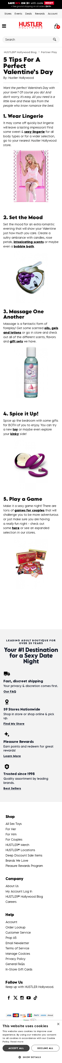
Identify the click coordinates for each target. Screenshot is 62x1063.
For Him (11, 834)
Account (53, 13)
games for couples (29, 510)
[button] (4, 26)
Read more (17, 1041)
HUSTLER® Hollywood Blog (20, 52)
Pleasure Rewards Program (24, 866)
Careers (11, 902)
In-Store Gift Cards (19, 969)
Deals (28, 13)
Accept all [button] (16, 1048)
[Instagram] (22, 997)
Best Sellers (12, 788)
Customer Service (18, 932)
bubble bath (24, 246)
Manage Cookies (18, 953)
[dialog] (31, 1041)
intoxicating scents (29, 242)
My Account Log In (19, 891)
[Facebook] (9, 997)
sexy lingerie (34, 132)
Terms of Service (17, 948)
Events (18, 13)
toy (15, 429)
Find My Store (13, 723)
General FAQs (15, 964)
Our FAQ (9, 691)
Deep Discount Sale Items (24, 855)
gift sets (16, 341)
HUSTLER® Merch (17, 845)
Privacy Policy (15, 959)
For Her (11, 829)
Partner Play (49, 52)
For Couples (14, 839)
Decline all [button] (45, 1048)
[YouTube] (28, 997)
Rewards (40, 13)
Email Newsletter (17, 943)
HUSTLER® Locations (20, 850)
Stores (7, 13)
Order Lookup (15, 927)
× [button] (58, 1024)
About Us (12, 886)
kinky (14, 434)
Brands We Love (17, 860)
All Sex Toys (14, 824)
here (15, 528)
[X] (15, 997)
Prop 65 (11, 938)
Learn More (12, 756)
